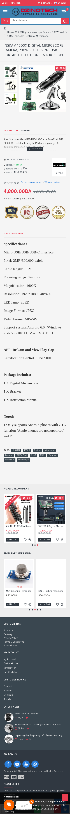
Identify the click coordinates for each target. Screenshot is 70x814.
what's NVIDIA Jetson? (26, 714)
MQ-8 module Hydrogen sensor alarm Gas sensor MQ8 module (19, 591)
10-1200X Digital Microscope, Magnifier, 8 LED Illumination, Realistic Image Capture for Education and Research (51, 526)
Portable (52, 455)
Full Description (13, 234)
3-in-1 (33, 455)
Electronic (9, 460)
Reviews (25, 131)
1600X (27, 450)
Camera (8, 455)
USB (42, 455)
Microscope (50, 450)
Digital (37, 450)
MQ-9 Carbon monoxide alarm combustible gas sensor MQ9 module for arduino (51, 591)
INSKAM (16, 450)
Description (11, 131)
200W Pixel (22, 455)
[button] (32, 545)
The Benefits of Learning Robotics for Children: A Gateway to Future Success (39, 725)
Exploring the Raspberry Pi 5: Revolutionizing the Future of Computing (39, 735)
